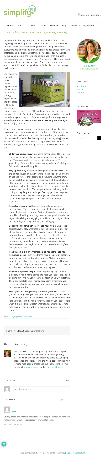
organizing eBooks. (53, 367)
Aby (7, 317)
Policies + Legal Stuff (75, 452)
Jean (14, 411)
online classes (33, 367)
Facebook (81, 86)
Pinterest (81, 92)
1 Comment (28, 317)
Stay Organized (16, 317)
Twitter (80, 89)
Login (67, 380)
